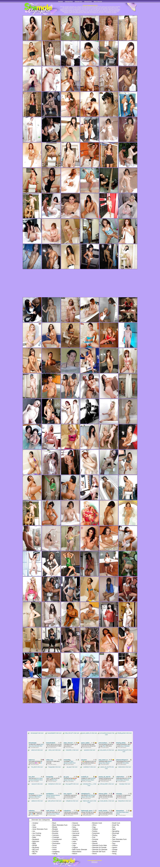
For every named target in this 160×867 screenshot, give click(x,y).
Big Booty (35, 847)
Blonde (54, 827)
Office (94, 825)
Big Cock (35, 849)
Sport (114, 829)
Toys (113, 843)
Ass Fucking (36, 833)
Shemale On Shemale (99, 849)
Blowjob (55, 829)
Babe (34, 837)
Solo (113, 827)
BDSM (34, 845)
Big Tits (35, 851)
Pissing (94, 835)
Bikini (34, 853)
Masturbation (76, 851)
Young (114, 853)
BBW (34, 843)
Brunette (55, 833)
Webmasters (94, 861)
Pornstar (95, 839)
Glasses (75, 823)
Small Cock (116, 823)
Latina (74, 843)
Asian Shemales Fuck (40, 829)
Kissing (74, 839)
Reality (94, 841)
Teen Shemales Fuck (119, 839)
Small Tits (115, 825)
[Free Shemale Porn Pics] (39, 15)
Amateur (35, 823)
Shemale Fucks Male (99, 845)
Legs (74, 845)
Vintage (114, 849)
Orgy (94, 827)
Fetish (54, 849)
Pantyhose (96, 833)
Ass (33, 831)
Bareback (35, 839)
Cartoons (55, 835)
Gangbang (55, 851)
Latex (74, 841)
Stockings (115, 833)
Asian (34, 827)
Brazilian (55, 831)
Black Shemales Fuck (59, 825)
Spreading (115, 831)
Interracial (75, 833)
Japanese (75, 835)
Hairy (74, 827)
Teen (113, 837)
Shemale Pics (88, 1)
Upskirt (114, 847)
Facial (54, 847)
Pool (93, 837)
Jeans (74, 837)
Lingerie (75, 847)
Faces (54, 845)
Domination (56, 843)
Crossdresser (57, 839)
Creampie (55, 837)
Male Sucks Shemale (79, 849)
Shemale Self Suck (98, 851)
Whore (114, 851)
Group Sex (76, 825)
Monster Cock (97, 823)
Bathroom (35, 841)
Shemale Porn (69, 1)
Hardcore (75, 831)
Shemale (60, 1)
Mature (74, 853)
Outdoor (95, 829)
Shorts (94, 853)
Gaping (54, 853)
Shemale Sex (78, 1)
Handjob (75, 829)
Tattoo (114, 835)
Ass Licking (36, 835)
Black (54, 823)
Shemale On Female (99, 847)
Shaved (94, 843)
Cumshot (55, 841)
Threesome (116, 841)
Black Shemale (98, 1)
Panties (94, 831)
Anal (33, 825)
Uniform (115, 845)
